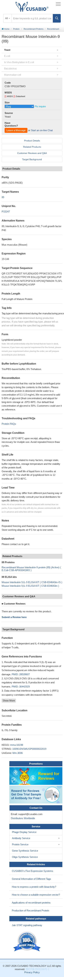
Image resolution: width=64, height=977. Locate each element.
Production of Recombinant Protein (30, 910)
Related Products (32, 147)
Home (7, 29)
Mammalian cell (12, 74)
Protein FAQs (9, 423)
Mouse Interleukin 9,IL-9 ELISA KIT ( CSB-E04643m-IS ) (32, 582)
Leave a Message (16, 130)
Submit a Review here (14, 617)
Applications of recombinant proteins (31, 902)
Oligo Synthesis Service (25, 857)
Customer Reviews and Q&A (32, 153)
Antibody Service (21, 838)
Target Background (32, 159)
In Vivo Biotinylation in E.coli (19, 62)
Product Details (32, 140)
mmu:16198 (16, 744)
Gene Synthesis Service (25, 850)
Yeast (7, 49)
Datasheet (20, 96)
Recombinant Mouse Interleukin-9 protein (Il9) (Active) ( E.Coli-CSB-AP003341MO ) (31, 569)
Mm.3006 (17, 753)
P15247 (6, 211)
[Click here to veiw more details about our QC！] (27, 941)
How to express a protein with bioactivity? (34, 886)
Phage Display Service (24, 832)
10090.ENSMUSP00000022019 (29, 748)
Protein (16, 29)
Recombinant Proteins (33, 29)
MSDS (10, 96)
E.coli (7, 56)
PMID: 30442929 (21, 686)
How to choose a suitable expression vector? (36, 894)
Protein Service (20, 844)
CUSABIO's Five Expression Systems (32, 871)
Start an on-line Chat (42, 130)
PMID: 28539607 (21, 674)
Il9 (3, 197)
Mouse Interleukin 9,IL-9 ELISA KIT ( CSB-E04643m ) (30, 585)
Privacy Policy (32, 972)
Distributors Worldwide (22, 818)
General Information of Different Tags (31, 878)
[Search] (57, 18)
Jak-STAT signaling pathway (27, 925)
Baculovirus (10, 68)
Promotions (36, 763)
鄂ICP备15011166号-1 (37, 969)
